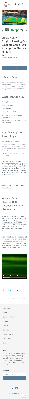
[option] (7, 30)
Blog (4, 343)
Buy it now (14, 68)
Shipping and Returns (9, 317)
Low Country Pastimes (16, 393)
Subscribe (6, 330)
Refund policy (7, 338)
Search (5, 312)
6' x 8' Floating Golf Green (11, 221)
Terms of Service (8, 334)
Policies (5, 321)
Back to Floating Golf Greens (15, 298)
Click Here (7, 187)
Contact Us (6, 325)
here (10, 117)
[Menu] (26, 4)
